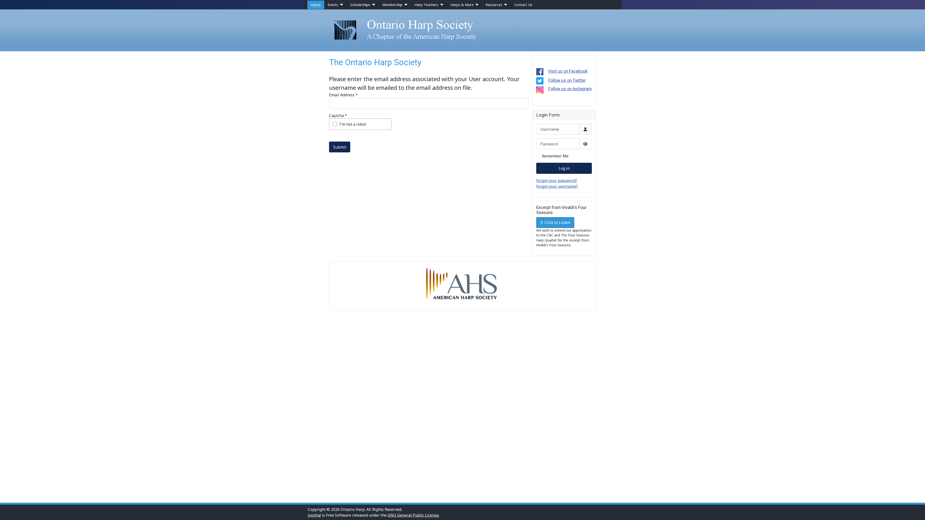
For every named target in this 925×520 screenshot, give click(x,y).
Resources (494, 4)
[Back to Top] (916, 511)
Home (316, 4)
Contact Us (523, 4)
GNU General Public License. (413, 515)
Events (333, 4)
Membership (392, 4)
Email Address (343, 95)
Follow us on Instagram (570, 88)
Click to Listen (556, 222)
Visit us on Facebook (568, 71)
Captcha (338, 115)
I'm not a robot (352, 124)
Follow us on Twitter (567, 80)
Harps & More (462, 4)
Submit (339, 147)
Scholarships (360, 4)
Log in (564, 168)
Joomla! (314, 515)
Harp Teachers (426, 4)
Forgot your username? (557, 186)
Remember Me (555, 156)
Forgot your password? (556, 180)
